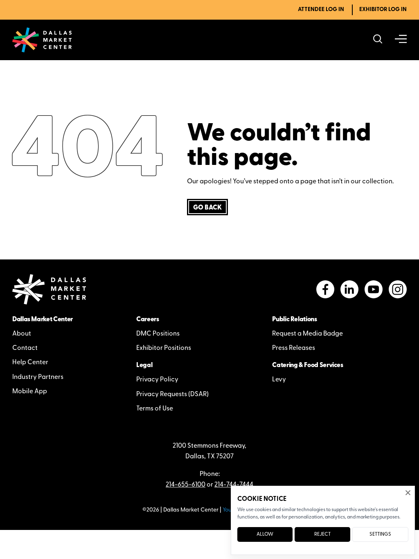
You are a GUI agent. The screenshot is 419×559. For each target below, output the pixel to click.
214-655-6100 (185, 485)
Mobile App (29, 391)
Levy (279, 379)
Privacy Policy (157, 379)
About (21, 334)
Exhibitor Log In (383, 10)
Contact (25, 348)
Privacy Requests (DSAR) (172, 394)
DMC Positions (158, 334)
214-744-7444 (233, 485)
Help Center (30, 362)
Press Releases (293, 348)
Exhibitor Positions (163, 348)
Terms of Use (154, 409)
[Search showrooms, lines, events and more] (378, 39)
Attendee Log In (321, 10)
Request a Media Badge (307, 334)
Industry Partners (37, 377)
